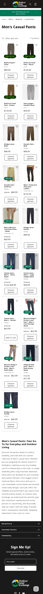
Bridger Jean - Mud (9, 145)
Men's (11, 19)
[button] (4, 4)
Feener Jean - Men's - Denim (10, 319)
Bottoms (19, 19)
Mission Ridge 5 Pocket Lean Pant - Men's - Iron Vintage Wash (30, 322)
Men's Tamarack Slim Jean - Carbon (30, 187)
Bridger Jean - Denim (29, 228)
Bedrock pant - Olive (10, 63)
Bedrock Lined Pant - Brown (10, 104)
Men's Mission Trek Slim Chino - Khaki (10, 229)
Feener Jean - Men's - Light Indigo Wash (29, 275)
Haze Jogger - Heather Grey (29, 104)
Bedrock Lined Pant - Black (29, 63)
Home (4, 19)
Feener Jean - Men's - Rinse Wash (9, 275)
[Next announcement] (36, 13)
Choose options (11, 76)
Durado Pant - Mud (29, 145)
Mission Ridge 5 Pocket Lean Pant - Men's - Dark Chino (10, 367)
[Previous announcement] (4, 13)
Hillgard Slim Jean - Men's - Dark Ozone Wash (29, 367)
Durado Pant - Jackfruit (9, 186)
